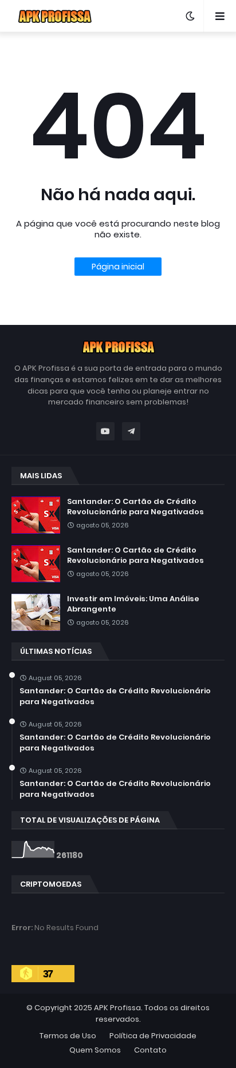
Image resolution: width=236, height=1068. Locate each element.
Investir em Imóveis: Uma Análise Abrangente (133, 604)
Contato (150, 1050)
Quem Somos (95, 1050)
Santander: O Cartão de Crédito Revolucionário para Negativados (135, 507)
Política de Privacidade (152, 1035)
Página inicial (118, 266)
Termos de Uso (68, 1035)
